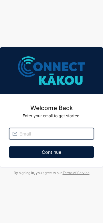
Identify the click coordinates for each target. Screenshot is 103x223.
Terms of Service (76, 173)
